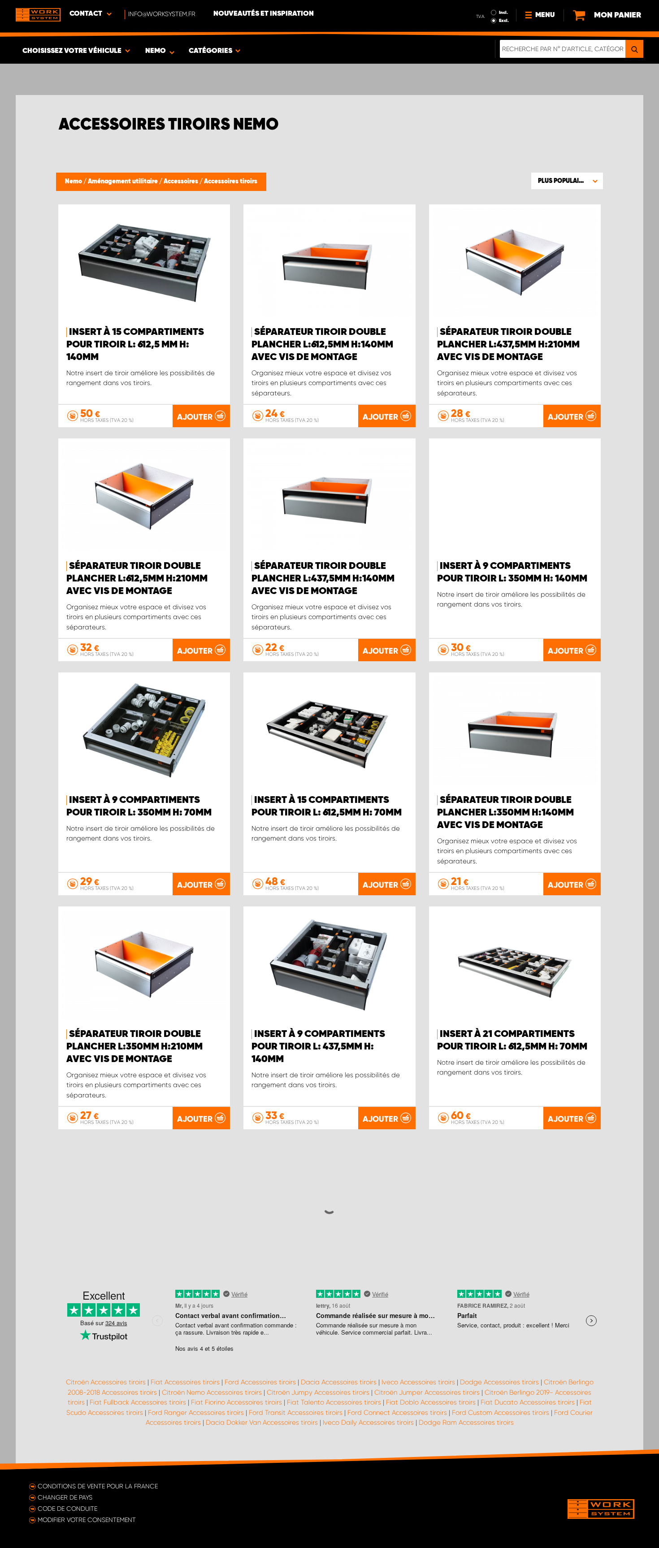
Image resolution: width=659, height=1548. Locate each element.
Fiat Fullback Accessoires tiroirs (138, 1402)
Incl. (503, 12)
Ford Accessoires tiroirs (260, 1382)
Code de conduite (67, 1508)
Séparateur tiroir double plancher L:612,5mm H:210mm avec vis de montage (137, 578)
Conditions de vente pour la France (98, 1486)
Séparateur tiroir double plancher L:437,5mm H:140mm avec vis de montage (323, 578)
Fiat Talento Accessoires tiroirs (334, 1402)
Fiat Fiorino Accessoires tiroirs (236, 1402)
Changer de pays (65, 1497)
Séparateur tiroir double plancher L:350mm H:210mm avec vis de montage (134, 1046)
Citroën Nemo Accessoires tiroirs (212, 1392)
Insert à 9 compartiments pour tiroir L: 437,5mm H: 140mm (318, 1046)
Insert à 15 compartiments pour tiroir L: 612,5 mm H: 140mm (135, 344)
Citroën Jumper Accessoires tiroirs (427, 1392)
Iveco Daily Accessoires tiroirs (368, 1422)
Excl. (504, 20)
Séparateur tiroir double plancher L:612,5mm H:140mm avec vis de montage (322, 344)
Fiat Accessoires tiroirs (185, 1382)
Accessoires (181, 181)
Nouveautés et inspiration (263, 13)
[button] (567, 181)
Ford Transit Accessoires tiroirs (296, 1413)
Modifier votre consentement (87, 1519)
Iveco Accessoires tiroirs (418, 1382)
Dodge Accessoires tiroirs (499, 1382)
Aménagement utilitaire (123, 181)
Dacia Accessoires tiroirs (339, 1382)
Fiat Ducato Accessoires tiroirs (528, 1402)
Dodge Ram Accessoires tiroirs (466, 1422)
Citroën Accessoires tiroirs (106, 1382)
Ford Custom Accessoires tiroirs (500, 1413)
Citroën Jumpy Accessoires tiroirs (318, 1392)
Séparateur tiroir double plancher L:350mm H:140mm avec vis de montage (505, 812)
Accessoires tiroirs (230, 181)
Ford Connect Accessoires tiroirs (397, 1413)
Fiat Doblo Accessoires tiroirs (431, 1402)
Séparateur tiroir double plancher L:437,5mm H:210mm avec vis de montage (508, 344)
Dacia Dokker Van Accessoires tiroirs (262, 1422)
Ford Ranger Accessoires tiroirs (196, 1413)
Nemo (74, 181)
